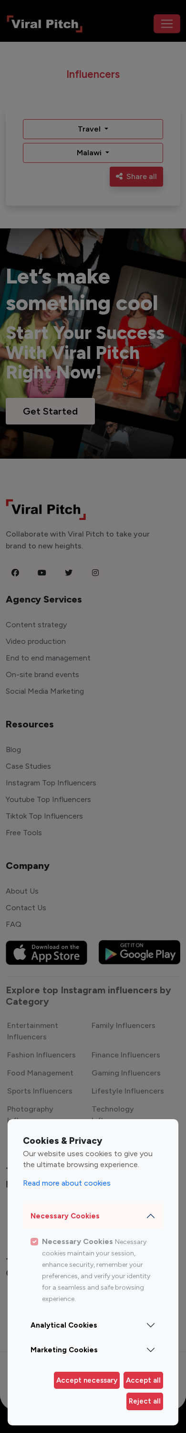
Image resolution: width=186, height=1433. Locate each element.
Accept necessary (86, 1380)
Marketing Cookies (64, 1350)
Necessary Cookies (65, 1216)
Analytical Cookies (64, 1325)
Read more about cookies (67, 1183)
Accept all (143, 1380)
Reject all (145, 1401)
